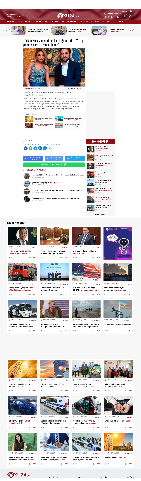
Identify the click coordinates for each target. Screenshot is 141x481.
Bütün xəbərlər (100, 214)
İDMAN (46, 22)
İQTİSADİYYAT (72, 22)
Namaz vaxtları (114, 14)
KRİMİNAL (29, 22)
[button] (132, 30)
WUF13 (106, 22)
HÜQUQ (55, 22)
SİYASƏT (10, 22)
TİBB (62, 22)
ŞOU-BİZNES (96, 22)
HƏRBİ (38, 22)
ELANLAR (84, 22)
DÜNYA (19, 22)
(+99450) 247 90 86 (14, 16)
